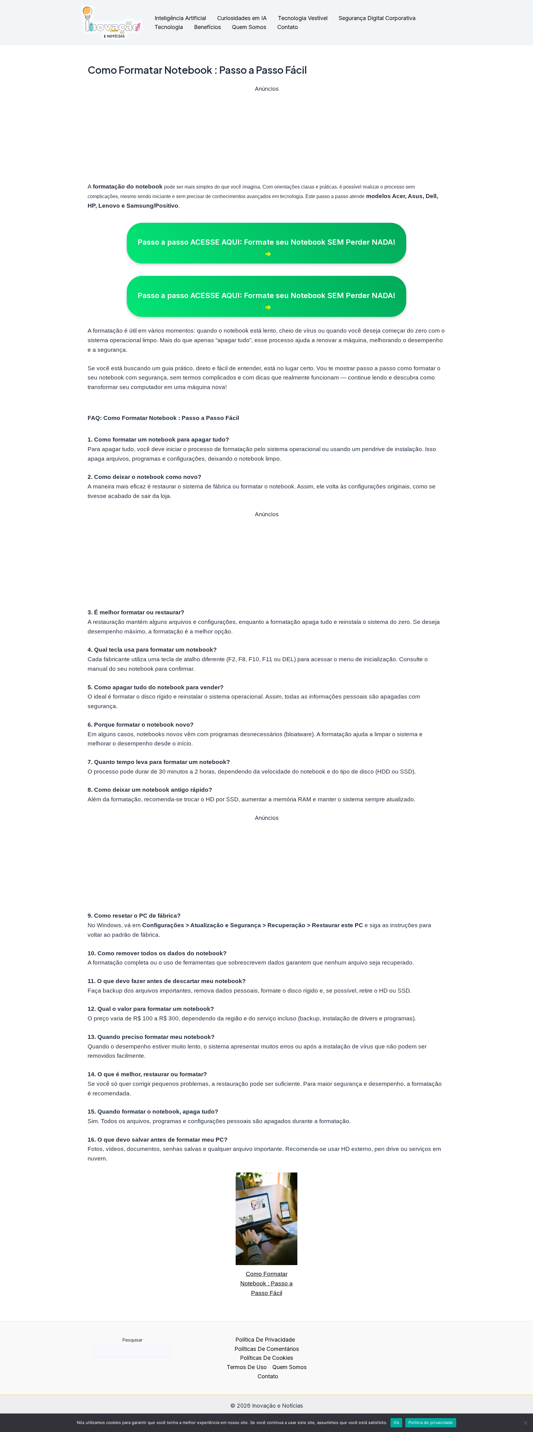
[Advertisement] (266, 136)
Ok (396, 1422)
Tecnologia (169, 27)
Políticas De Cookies (266, 1358)
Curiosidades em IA (242, 18)
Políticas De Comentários (266, 1349)
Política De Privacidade (265, 1339)
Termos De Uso (247, 1367)
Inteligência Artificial (180, 18)
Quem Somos (249, 27)
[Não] (525, 1423)
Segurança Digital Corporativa (377, 18)
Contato (287, 27)
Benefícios (207, 27)
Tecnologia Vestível (303, 18)
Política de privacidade (430, 1422)
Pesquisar (132, 1340)
